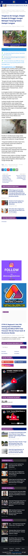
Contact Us (11, 548)
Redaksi (11, 550)
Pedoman (16, 351)
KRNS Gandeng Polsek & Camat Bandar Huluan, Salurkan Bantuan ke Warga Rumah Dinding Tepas (17, 512)
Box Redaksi (4, 353)
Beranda (3, 10)
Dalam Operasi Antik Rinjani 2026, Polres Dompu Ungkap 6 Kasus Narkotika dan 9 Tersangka (17, 481)
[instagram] (8, 365)
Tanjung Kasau (5, 166)
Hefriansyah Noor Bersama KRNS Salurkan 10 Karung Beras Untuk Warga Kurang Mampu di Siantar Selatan (17, 494)
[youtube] (8, 362)
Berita (6, 164)
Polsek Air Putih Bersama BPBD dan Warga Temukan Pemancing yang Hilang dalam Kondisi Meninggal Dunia (13, 62)
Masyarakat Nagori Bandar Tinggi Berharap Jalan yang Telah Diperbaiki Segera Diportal (17, 443)
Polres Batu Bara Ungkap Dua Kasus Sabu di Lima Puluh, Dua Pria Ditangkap (16, 210)
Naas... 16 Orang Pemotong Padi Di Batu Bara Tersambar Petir (17, 524)
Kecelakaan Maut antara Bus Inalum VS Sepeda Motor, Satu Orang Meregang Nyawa (16, 539)
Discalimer (16, 353)
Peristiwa (21, 164)
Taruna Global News (7, 26)
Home (23, 548)
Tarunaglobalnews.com (8, 67)
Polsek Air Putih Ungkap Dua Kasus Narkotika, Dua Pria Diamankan (16, 202)
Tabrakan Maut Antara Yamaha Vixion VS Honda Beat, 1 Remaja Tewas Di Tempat (17, 532)
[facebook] (20, 362)
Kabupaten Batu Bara (13, 164)
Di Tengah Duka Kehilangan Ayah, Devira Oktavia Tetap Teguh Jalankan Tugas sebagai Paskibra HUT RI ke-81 (17, 435)
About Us (6, 548)
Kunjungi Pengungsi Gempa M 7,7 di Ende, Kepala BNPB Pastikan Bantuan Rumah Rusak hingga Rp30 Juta (17, 503)
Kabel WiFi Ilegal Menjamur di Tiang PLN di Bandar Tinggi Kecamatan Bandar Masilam (16, 451)
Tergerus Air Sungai (10, 10)
